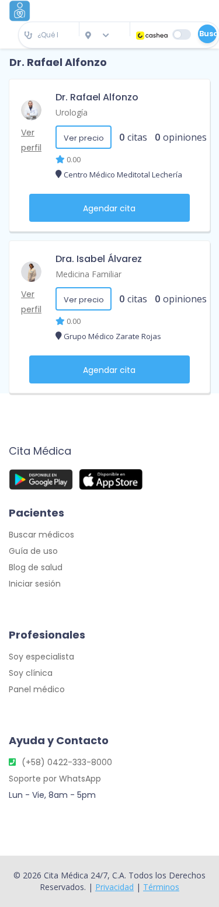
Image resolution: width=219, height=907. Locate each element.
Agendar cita (109, 208)
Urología (71, 112)
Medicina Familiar (88, 274)
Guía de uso (33, 551)
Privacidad (114, 886)
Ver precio (84, 138)
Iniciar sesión (35, 583)
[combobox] (49, 35)
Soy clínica (31, 673)
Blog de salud (35, 567)
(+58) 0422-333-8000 (67, 762)
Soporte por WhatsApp (55, 778)
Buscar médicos (41, 534)
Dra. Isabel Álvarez (98, 259)
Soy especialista (41, 656)
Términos (161, 886)
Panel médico (37, 689)
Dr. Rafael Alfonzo (96, 97)
